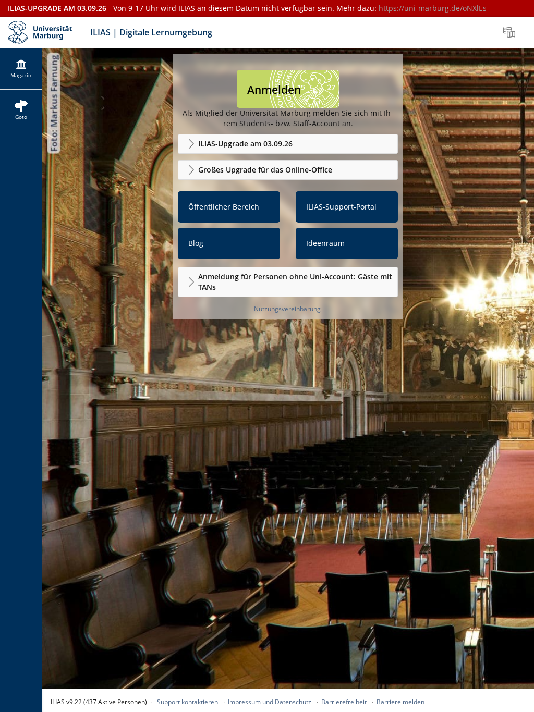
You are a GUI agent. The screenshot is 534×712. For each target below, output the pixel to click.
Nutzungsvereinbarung (287, 308)
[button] (288, 144)
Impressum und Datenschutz (269, 701)
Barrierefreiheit (344, 701)
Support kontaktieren (187, 701)
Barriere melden (400, 701)
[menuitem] (510, 32)
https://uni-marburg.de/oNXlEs (433, 8)
